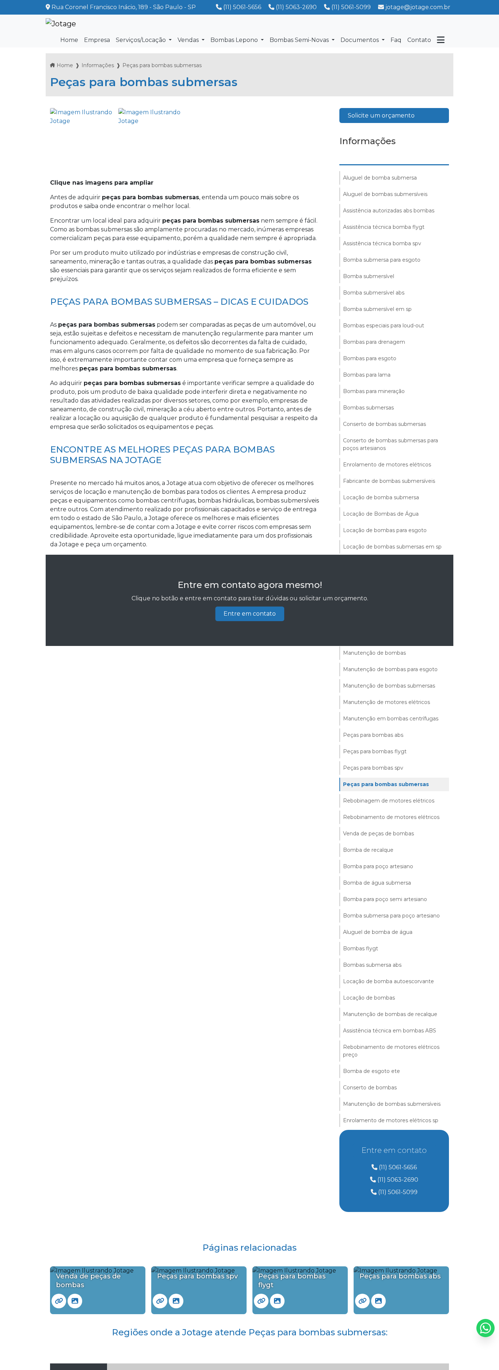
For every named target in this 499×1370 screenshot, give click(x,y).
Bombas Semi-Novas (300, 39)
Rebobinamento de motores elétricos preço (391, 1051)
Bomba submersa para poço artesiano (391, 915)
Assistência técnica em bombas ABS (389, 1030)
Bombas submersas (368, 407)
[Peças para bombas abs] (362, 1301)
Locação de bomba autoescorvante (388, 981)
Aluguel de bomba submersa (380, 177)
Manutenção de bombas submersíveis (392, 1104)
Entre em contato (250, 613)
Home (65, 65)
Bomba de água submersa (377, 883)
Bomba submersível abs (373, 292)
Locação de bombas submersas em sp (392, 546)
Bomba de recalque (368, 850)
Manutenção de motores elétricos (386, 702)
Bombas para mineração (374, 391)
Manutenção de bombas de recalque (390, 1014)
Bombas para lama (367, 375)
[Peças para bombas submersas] (82, 140)
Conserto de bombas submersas (384, 424)
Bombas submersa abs (372, 965)
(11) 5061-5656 (242, 7)
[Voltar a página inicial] (61, 24)
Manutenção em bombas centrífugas (390, 718)
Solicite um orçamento (381, 115)
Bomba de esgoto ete (371, 1071)
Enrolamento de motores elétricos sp (390, 1120)
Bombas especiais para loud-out (383, 325)
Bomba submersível (368, 276)
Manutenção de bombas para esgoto (390, 669)
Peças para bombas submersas (386, 784)
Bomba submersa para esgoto (381, 260)
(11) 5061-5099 (351, 7)
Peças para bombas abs (373, 735)
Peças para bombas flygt (375, 751)
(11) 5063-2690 (296, 7)
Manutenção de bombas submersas (389, 685)
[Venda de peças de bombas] (59, 1301)
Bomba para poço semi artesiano (385, 899)
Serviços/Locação (141, 39)
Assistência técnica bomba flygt (383, 227)
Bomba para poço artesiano (378, 866)
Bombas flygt (360, 948)
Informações (97, 65)
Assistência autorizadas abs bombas (388, 210)
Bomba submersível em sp (377, 309)
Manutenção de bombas (374, 653)
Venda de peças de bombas (378, 833)
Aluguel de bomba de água (377, 932)
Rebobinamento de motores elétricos (391, 817)
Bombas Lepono (234, 39)
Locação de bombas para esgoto (385, 530)
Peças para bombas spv (373, 768)
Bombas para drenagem (374, 342)
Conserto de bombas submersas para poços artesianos (390, 444)
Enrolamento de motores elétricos (387, 464)
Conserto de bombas (370, 1087)
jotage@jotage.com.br (417, 7)
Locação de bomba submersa (381, 497)
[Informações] (440, 40)
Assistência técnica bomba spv (382, 243)
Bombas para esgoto (369, 358)
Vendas (189, 39)
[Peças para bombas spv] (160, 1301)
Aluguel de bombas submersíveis (385, 194)
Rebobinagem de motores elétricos (388, 800)
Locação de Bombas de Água (381, 514)
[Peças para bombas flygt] (261, 1301)
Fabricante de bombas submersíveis (389, 481)
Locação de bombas (369, 997)
